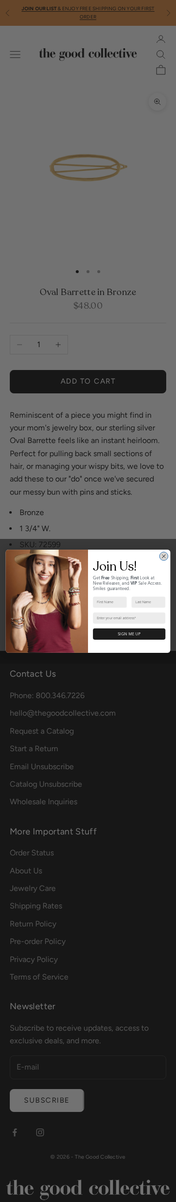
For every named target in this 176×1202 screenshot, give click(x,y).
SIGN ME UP (129, 633)
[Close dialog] (163, 556)
